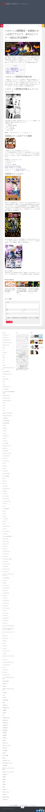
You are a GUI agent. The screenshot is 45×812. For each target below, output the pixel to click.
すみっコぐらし (6, 435)
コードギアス (5, 518)
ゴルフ (4, 523)
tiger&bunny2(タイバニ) (7, 400)
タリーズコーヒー (6, 568)
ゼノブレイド (5, 561)
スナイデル (5, 546)
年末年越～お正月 (6, 717)
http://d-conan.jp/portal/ (21, 169)
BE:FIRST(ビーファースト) (7, 342)
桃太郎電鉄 (5, 750)
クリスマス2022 (6, 498)
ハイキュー (5, 595)
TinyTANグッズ (23, 336)
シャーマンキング (6, 531)
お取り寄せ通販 (6, 423)
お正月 (4, 425)
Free (4, 362)
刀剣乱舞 (4, 692)
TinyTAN (4, 402)
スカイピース (5, 538)
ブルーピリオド (6, 618)
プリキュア (5, 623)
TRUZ (4, 405)
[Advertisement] (22, 16)
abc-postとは (33, 805)
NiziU (4, 384)
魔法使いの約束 (6, 796)
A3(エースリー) (6, 337)
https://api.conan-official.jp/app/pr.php (13, 166)
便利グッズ (5, 683)
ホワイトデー (5, 638)
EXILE (4, 357)
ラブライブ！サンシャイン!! (8, 662)
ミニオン (4, 653)
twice (4, 407)
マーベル (4, 648)
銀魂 (4, 781)
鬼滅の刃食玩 (25, 369)
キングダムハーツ (6, 488)
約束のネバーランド (7, 760)
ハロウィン (7, 25)
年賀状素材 (5, 730)
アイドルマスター (6, 455)
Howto (4, 365)
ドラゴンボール (6, 592)
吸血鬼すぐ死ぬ (6, 707)
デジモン (4, 582)
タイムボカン (5, 566)
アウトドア (5, 458)
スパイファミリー (6, 551)
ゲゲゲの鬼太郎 (6, 508)
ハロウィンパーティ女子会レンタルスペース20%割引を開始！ (10, 290)
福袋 (4, 757)
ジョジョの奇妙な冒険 (7, 536)
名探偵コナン (5, 705)
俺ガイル (4, 686)
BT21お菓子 (18, 334)
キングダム (5, 485)
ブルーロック (5, 620)
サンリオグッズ (20, 339)
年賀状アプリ (5, 725)
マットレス (5, 645)
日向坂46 (4, 737)
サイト (7, 313)
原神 (4, 702)
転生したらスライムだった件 (8, 771)
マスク (4, 643)
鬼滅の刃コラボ (23, 368)
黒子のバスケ (5, 799)
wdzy (4, 410)
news (4, 381)
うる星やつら (5, 418)
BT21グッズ (22, 334)
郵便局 (4, 779)
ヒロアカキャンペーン (19, 346)
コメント (7, 302)
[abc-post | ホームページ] (10, 3)
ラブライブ (5, 659)
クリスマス (5, 493)
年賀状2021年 (5, 720)
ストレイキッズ (6, 543)
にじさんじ (5, 440)
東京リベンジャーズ (7, 745)
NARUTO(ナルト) (6, 378)
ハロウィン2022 (6, 602)
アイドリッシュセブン (7, 453)
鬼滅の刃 (4, 794)
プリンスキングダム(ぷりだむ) (8, 625)
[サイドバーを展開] (2, 25)
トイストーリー (6, 585)
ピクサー (4, 610)
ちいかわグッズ (22, 337)
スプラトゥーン (6, 553)
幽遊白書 (4, 732)
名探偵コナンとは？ (10, 73)
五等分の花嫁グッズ (20, 350)
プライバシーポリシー (24, 805)
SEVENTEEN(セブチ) (6, 395)
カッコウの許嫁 (6, 475)
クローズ (4, 503)
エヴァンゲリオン (6, 473)
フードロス (5, 615)
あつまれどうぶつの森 (7, 412)
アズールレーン (6, 460)
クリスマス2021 (6, 495)
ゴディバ (4, 521)
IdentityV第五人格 (6, 371)
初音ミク (4, 697)
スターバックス (6, 541)
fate (3, 360)
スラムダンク (5, 556)
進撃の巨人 (5, 774)
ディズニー (5, 580)
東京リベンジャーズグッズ (22, 361)
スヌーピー (5, 548)
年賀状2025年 (5, 722)
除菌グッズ (5, 789)
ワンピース (5, 672)
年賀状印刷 (5, 727)
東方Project (5, 747)
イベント (4, 463)
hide (16, 65)
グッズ (4, 506)
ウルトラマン (5, 470)
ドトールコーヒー (6, 587)
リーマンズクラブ (6, 664)
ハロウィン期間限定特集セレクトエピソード (15, 69)
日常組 (4, 740)
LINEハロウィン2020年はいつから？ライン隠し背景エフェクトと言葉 (33, 290)
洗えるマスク (24, 363)
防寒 (4, 786)
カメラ (4, 478)
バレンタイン (5, 605)
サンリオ (4, 528)
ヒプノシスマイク (6, 607)
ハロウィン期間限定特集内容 (12, 68)
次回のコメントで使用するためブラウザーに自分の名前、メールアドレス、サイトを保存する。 (22, 318)
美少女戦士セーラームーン (8, 762)
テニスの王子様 (6, 577)
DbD (4, 355)
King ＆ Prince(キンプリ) (7, 373)
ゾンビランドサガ (6, 563)
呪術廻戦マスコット (25, 359)
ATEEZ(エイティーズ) (7, 339)
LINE (4, 376)
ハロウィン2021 (6, 600)
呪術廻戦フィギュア (23, 358)
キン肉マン (5, 490)
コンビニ (4, 516)
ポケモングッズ (19, 349)
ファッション (5, 613)
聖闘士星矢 (5, 765)
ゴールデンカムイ (6, 526)
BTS (3, 349)
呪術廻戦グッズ (22, 355)
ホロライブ (5, 635)
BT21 (4, 347)
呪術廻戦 (4, 710)
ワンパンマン (5, 669)
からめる (4, 428)
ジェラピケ (5, 533)
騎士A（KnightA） (6, 791)
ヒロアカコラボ (19, 347)
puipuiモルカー (6, 389)
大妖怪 (4, 712)
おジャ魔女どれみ (6, 420)
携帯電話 (4, 735)
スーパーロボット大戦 (7, 558)
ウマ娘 (4, 468)
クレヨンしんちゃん (7, 501)
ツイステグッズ (21, 341)
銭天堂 (4, 784)
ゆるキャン (5, 448)
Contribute (5, 352)
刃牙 (4, 695)
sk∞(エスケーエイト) (7, 397)
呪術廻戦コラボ (22, 356)
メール (24, 309)
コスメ (4, 511)
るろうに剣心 (5, 450)
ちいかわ (4, 438)
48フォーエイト (6, 334)
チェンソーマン (6, 571)
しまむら (4, 430)
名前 (7, 309)
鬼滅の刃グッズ (21, 367)
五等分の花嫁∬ (6, 681)
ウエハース (5, 465)
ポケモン (4, 640)
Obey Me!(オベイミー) (7, 386)
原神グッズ (26, 350)
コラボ (4, 513)
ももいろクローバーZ (7, 445)
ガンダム (4, 480)
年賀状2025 (18, 360)
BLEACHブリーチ (6, 344)
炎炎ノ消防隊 (5, 755)
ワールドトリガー (6, 674)
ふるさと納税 (5, 443)
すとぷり (4, 433)
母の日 (4, 752)
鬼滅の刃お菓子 (22, 365)
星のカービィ (5, 742)
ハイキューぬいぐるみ (22, 343)
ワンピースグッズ (25, 349)
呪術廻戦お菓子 (25, 352)
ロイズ (4, 667)
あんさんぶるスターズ (7, 415)
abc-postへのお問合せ (13, 805)
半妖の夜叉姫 (5, 700)
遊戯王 (4, 776)
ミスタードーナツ (6, 650)
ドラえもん (5, 590)
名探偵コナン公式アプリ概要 (12, 71)
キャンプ (4, 483)
